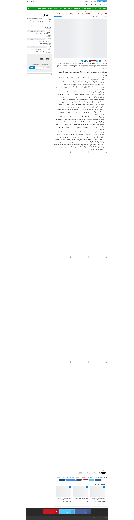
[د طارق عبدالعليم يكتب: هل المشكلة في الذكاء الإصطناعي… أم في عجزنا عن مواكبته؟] (36, 31)
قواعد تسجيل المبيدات (87, 8)
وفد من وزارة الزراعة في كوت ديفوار (62, 477)
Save (93, 60)
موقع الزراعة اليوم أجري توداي (32, 517)
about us (87, 1)
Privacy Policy (93, 1)
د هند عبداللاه (77, 477)
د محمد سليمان (83, 477)
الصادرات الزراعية (101, 477)
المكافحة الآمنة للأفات (53, 8)
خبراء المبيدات (77, 8)
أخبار (96, 8)
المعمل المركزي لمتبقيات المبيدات (92, 477)
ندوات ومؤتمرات (57, 16)
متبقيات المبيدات (71, 477)
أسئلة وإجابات (63, 8)
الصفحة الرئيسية (103, 8)
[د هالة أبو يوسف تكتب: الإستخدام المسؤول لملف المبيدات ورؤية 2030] (80, 491)
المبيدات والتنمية (42, 8)
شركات (70, 8)
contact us (82, 1)
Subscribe (32, 67)
